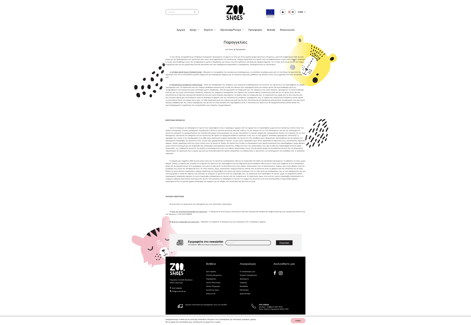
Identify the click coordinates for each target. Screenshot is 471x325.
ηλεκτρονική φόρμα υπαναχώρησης (215, 133)
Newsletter (244, 286)
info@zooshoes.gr (275, 212)
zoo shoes (229, 49)
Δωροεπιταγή (245, 294)
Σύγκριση (243, 283)
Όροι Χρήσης (211, 271)
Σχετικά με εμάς (212, 290)
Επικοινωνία (210, 294)
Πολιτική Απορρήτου (214, 275)
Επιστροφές (244, 290)
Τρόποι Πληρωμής (213, 286)
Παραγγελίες (241, 49)
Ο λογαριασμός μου (247, 271)
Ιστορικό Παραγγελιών (248, 275)
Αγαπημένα (244, 279)
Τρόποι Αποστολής (213, 283)
